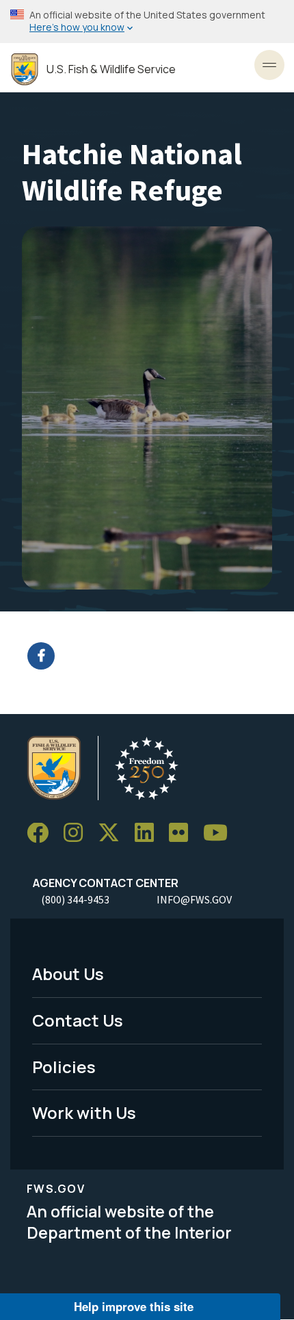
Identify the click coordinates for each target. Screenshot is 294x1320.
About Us (68, 973)
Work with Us (84, 1112)
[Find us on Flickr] (183, 833)
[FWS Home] (24, 69)
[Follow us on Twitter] (113, 833)
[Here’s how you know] (147, 21)
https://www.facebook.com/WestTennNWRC (155, 656)
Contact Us (77, 1020)
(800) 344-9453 (75, 899)
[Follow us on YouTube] (220, 833)
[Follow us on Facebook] (42, 833)
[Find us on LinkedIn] (149, 833)
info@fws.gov (194, 899)
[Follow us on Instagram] (78, 833)
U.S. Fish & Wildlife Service (111, 69)
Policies (64, 1066)
